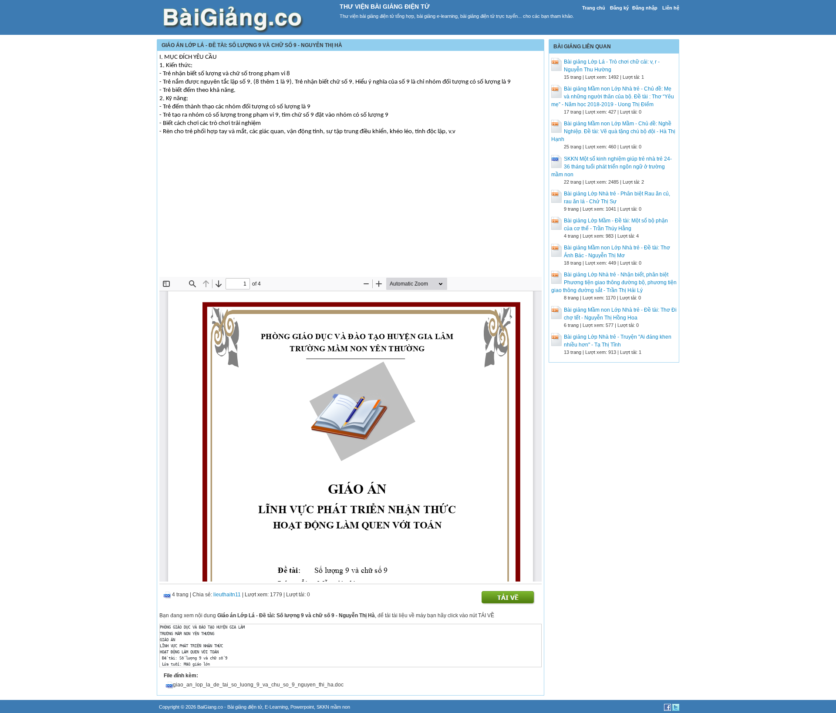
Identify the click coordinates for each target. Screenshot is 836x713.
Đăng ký (619, 7)
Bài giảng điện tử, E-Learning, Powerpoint (270, 707)
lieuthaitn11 (227, 595)
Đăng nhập (644, 7)
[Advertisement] (350, 211)
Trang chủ (593, 7)
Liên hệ (670, 7)
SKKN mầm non (333, 707)
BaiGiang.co (210, 707)
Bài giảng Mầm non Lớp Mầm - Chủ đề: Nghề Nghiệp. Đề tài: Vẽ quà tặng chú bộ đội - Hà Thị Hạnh (613, 131)
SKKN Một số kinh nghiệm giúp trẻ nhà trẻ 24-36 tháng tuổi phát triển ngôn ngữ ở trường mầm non (611, 167)
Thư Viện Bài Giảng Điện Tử (385, 6)
